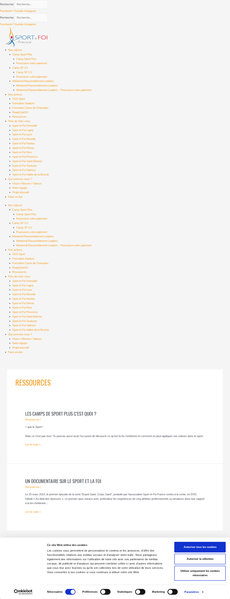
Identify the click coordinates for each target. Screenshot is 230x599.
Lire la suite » (33, 444)
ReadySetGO (20, 112)
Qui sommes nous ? (20, 178)
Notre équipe (19, 187)
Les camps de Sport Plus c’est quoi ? (60, 413)
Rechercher (7, 4)
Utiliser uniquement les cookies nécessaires (200, 573)
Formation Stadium (23, 103)
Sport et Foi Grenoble (24, 125)
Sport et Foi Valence (24, 170)
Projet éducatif (20, 192)
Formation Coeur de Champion (30, 107)
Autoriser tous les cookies (200, 546)
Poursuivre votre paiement (31, 63)
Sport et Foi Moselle (24, 138)
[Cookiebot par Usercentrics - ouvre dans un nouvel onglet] (23, 592)
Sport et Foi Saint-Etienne (27, 161)
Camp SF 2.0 (20, 67)
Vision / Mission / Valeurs (27, 183)
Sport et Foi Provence (25, 156)
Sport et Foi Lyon (22, 134)
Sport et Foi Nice (22, 152)
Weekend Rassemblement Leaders (33, 81)
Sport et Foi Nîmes (23, 147)
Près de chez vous (19, 121)
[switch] (105, 592)
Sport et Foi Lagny (23, 130)
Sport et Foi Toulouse (24, 165)
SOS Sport (18, 98)
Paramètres (191, 591)
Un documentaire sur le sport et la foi (63, 480)
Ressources (19, 116)
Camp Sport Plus (22, 54)
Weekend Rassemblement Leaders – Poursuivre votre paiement (53, 90)
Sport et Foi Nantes (23, 143)
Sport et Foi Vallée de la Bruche (30, 174)
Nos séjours (15, 49)
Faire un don (15, 196)
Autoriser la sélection (200, 558)
